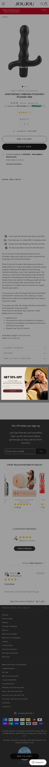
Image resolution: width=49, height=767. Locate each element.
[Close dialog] (46, 369)
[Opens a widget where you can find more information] (37, 762)
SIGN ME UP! (13, 391)
